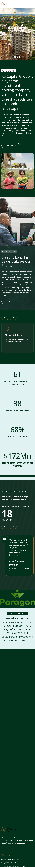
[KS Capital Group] (5, 3)
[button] (4, 318)
